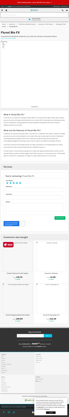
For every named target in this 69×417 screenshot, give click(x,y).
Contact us (3, 372)
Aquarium (12, 24)
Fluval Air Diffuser (51, 273)
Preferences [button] (46, 409)
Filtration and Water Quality (27, 24)
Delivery (3, 358)
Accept (51, 412)
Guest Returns (4, 370)
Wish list (38, 362)
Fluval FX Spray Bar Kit (51, 315)
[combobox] (33, 15)
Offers (2, 356)
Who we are (3, 382)
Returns (3, 368)
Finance (3, 362)
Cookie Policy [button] (41, 407)
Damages (3, 366)
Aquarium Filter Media (46, 24)
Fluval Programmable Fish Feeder (18, 315)
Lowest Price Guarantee (6, 364)
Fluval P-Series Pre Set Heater (17, 273)
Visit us (3, 380)
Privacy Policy (4, 389)
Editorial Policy (4, 391)
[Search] (66, 15)
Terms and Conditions (6, 386)
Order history (38, 356)
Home (4, 24)
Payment (3, 360)
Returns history (39, 358)
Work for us (3, 384)
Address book (39, 360)
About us (3, 378)
